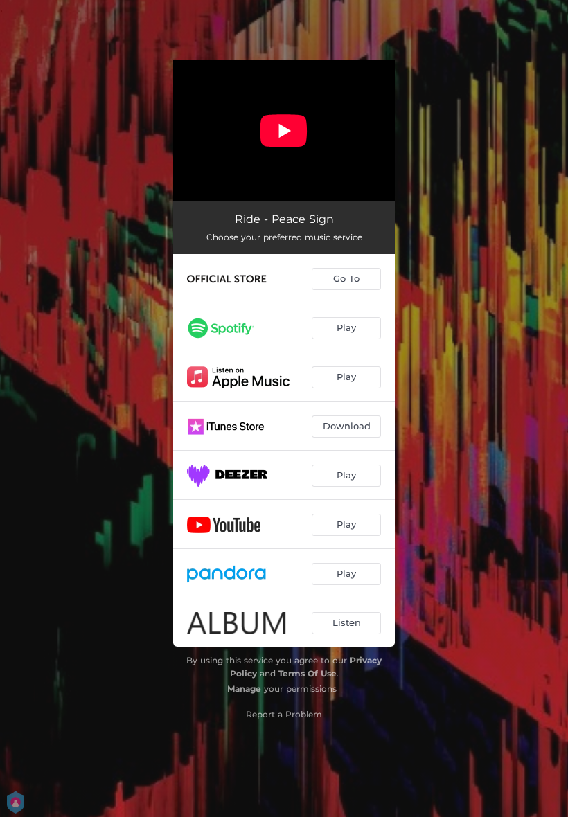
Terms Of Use (307, 673)
